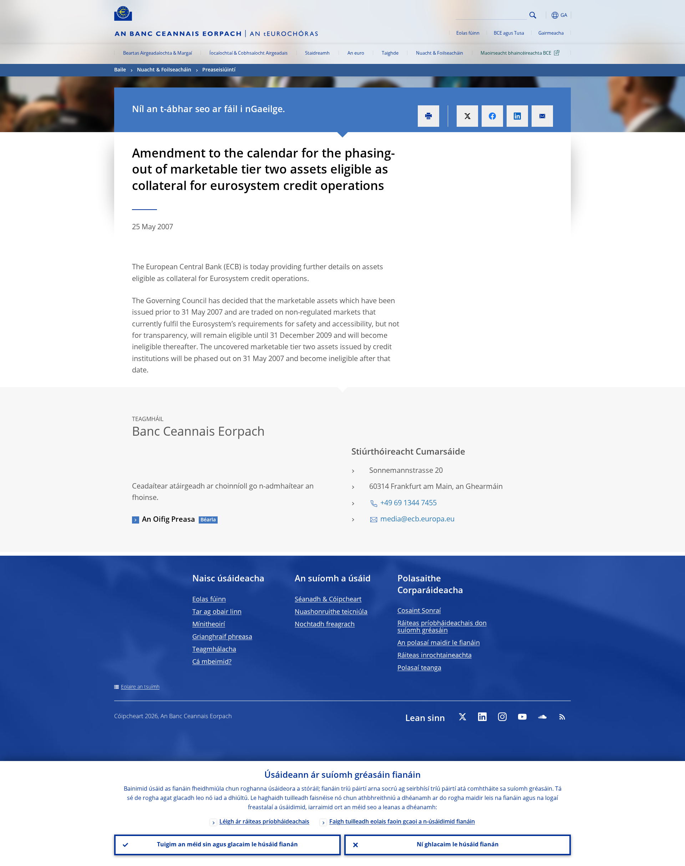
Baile (120, 69)
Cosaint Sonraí (419, 611)
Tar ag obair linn (217, 612)
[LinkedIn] (482, 716)
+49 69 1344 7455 (408, 503)
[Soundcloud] (542, 716)
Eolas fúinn (468, 33)
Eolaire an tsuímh (140, 687)
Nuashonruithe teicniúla (331, 612)
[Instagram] (502, 716)
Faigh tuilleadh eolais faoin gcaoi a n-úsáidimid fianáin (402, 822)
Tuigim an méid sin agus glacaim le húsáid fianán (227, 845)
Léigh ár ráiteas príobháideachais (264, 822)
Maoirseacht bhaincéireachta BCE (516, 53)
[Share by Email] (542, 116)
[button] (546, 15)
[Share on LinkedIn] (517, 116)
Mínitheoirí (208, 624)
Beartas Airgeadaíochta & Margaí (157, 53)
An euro (355, 53)
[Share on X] (467, 116)
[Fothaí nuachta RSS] (562, 716)
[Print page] (428, 116)
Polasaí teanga (419, 668)
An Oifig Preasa (168, 520)
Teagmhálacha (214, 649)
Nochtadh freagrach (325, 624)
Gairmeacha (551, 33)
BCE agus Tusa (509, 33)
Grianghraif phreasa (222, 637)
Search (533, 15)
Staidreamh (317, 53)
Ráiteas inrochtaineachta (434, 655)
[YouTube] (522, 716)
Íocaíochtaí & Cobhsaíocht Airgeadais (248, 53)
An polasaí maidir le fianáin (438, 643)
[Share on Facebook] (492, 116)
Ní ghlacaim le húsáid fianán (458, 845)
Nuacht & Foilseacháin (439, 53)
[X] (462, 716)
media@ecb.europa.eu (417, 519)
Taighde (390, 53)
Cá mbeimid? (212, 662)
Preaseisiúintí (218, 69)
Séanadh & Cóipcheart (328, 599)
